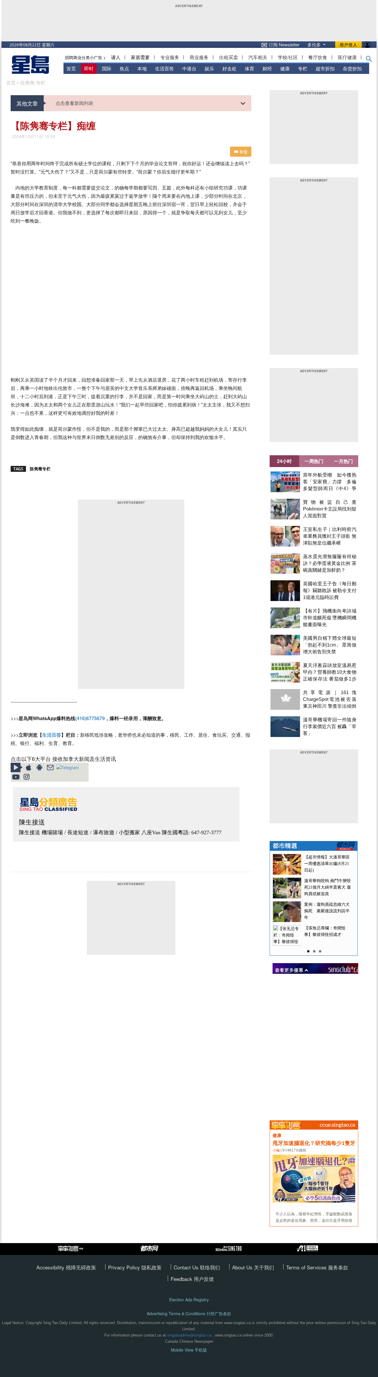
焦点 (124, 68)
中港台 (189, 68)
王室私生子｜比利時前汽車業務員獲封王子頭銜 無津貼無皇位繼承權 (329, 536)
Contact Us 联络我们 (197, 1267)
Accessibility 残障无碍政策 (66, 1267)
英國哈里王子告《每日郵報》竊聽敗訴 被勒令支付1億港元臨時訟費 (329, 590)
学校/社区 (288, 57)
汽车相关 (257, 57)
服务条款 (338, 1267)
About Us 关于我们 (253, 1267)
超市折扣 (325, 68)
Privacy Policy (124, 1267)
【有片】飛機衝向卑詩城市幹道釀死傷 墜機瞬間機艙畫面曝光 (329, 617)
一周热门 (313, 461)
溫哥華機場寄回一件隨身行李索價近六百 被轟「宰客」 (329, 726)
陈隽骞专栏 (40, 469)
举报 (242, 152)
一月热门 (343, 461)
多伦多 (314, 44)
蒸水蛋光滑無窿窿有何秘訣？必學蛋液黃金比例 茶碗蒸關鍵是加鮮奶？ (329, 563)
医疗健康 (347, 57)
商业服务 (199, 57)
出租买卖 (228, 57)
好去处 (229, 68)
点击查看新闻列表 (74, 103)
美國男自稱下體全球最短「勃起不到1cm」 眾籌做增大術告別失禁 (329, 645)
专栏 (302, 68)
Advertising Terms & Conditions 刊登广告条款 (189, 1313)
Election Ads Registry (189, 1299)
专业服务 (169, 57)
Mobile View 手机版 (189, 1349)
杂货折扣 (352, 68)
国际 (106, 68)
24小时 (284, 461)
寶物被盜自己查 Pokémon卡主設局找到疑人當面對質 (332, 509)
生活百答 (164, 68)
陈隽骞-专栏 (32, 83)
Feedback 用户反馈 (192, 1278)
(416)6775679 (90, 718)
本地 (142, 68)
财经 (267, 68)
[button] (369, 60)
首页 (71, 68)
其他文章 (27, 103)
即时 (89, 68)
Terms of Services (307, 1267)
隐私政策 (151, 1267)
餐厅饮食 (317, 57)
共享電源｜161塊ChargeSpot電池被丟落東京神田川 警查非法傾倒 (329, 699)
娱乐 (209, 68)
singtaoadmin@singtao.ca (189, 1335)
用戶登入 (348, 45)
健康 (285, 68)
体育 (249, 68)
